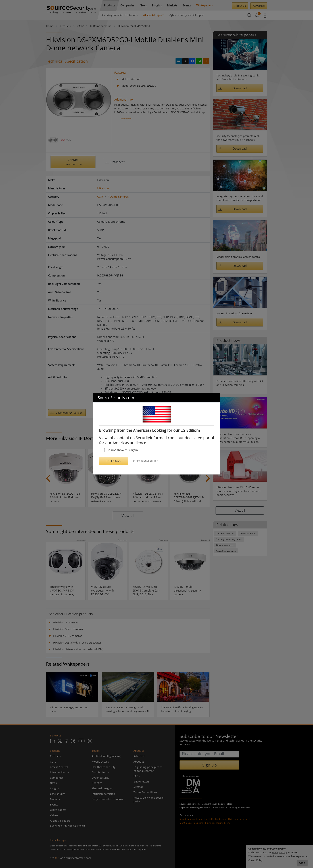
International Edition (145, 460)
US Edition (114, 461)
